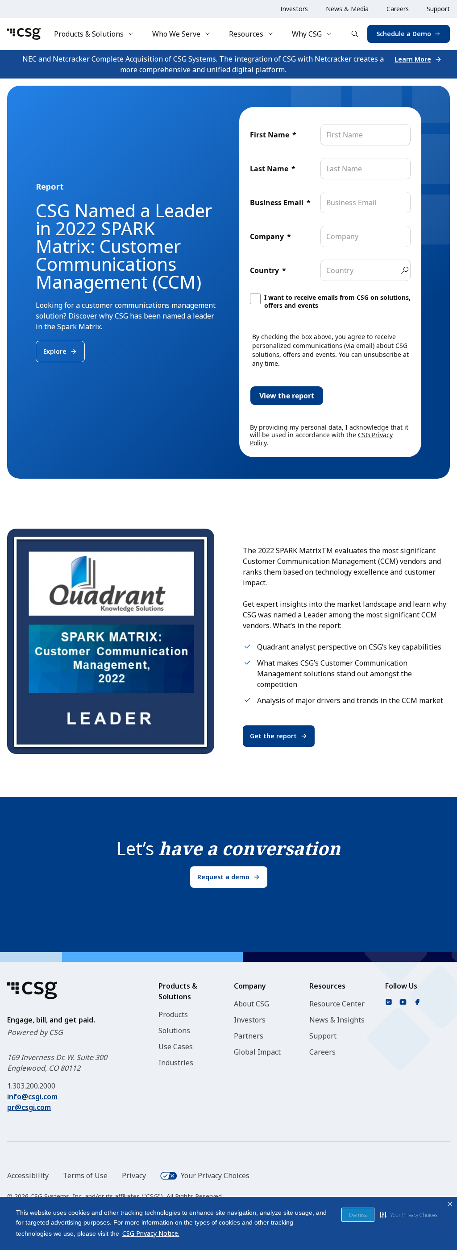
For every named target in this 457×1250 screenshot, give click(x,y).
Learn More (413, 59)
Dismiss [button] (358, 1215)
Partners (248, 1036)
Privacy (134, 1175)
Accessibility (28, 1175)
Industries (175, 1063)
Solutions (174, 1030)
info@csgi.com (32, 1096)
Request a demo (223, 877)
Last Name (269, 169)
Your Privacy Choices (215, 1175)
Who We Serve (176, 34)
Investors (294, 8)
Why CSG (307, 34)
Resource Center (337, 1004)
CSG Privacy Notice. (150, 1233)
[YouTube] (403, 1002)
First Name (269, 135)
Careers (397, 8)
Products (173, 1014)
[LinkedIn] (388, 1002)
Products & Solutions (89, 34)
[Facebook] (417, 1002)
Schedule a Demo (403, 33)
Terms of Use (85, 1175)
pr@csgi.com (29, 1107)
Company (267, 236)
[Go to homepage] (24, 33)
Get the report (273, 736)
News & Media (347, 8)
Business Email (276, 202)
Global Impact (257, 1052)
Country (264, 270)
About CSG (251, 1004)
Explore (54, 351)
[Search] (355, 34)
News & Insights (337, 1020)
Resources (246, 34)
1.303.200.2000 (31, 1086)
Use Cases (175, 1046)
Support (438, 8)
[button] (408, 1215)
